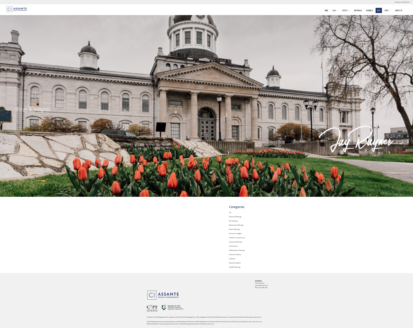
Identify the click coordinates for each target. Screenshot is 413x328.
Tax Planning (233, 221)
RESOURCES (369, 10)
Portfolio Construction (237, 238)
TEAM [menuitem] (335, 11)
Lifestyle (232, 259)
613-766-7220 (405, 2)
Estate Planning (234, 229)
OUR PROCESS (358, 10)
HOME (326, 10)
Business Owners (235, 263)
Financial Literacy (235, 254)
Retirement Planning (236, 225)
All (230, 212)
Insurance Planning (235, 242)
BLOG (378, 10)
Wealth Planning (234, 267)
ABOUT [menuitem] (387, 11)
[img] (206, 98)
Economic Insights (235, 233)
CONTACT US (398, 10)
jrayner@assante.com (261, 285)
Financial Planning (235, 217)
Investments (233, 246)
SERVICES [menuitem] (345, 11)
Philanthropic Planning (236, 250)
